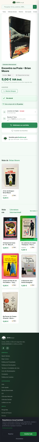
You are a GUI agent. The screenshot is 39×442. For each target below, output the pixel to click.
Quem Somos (6, 356)
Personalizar (19, 438)
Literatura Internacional (9, 64)
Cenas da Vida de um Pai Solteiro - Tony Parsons (10, 282)
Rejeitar (10, 434)
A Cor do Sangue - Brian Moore (9, 191)
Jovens (35, 12)
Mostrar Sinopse (11, 91)
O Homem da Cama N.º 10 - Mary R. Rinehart (9, 244)
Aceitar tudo (28, 434)
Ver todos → (33, 211)
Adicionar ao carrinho (21, 125)
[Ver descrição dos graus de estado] (12, 75)
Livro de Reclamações (8, 371)
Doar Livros (5, 359)
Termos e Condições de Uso (10, 368)
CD (3, 393)
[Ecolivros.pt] (19, 2)
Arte (3, 384)
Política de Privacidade (8, 362)
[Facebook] (3, 348)
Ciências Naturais (7, 396)
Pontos (4, 416)
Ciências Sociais (12, 12)
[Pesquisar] (35, 7)
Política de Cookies (7, 377)
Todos (4, 12)
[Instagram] (7, 348)
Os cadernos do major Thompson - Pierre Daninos (28, 244)
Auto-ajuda (28, 12)
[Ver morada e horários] (35, 112)
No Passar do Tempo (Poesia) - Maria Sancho (9, 318)
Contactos (5, 374)
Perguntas (5, 409)
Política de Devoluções (9, 365)
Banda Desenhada (7, 390)
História (21, 12)
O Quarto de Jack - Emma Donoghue (27, 281)
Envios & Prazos (7, 413)
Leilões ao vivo (6, 402)
